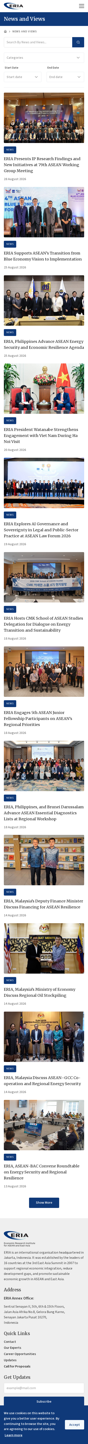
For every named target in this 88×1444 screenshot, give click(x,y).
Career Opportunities (20, 1354)
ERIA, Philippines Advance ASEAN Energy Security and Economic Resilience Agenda (44, 344)
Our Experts (12, 1347)
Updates (10, 1360)
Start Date (11, 67)
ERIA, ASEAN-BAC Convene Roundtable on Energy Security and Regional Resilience (41, 1172)
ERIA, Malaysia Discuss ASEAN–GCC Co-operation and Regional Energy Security (42, 1080)
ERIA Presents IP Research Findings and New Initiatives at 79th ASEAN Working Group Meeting (42, 164)
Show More (44, 1202)
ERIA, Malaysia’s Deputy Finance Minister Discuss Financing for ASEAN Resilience (43, 904)
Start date (14, 77)
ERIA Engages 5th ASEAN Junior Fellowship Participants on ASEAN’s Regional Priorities (38, 718)
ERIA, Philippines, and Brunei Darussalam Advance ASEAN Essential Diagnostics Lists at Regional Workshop (44, 812)
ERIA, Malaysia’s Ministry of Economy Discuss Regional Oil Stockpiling (39, 992)
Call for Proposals (17, 1366)
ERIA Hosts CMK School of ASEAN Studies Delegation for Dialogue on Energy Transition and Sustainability (43, 624)
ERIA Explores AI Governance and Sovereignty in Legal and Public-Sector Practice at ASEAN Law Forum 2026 (41, 529)
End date (56, 77)
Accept (74, 1424)
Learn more (13, 1435)
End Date (53, 67)
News (10, 150)
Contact (10, 1341)
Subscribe (44, 1401)
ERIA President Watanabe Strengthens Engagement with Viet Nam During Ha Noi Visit (41, 435)
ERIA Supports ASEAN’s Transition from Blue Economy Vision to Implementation (43, 256)
